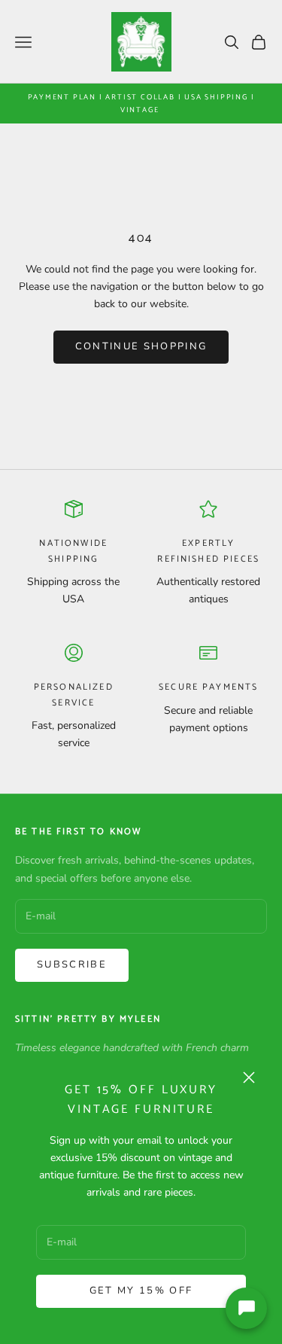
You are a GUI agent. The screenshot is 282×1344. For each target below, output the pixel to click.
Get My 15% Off (141, 1290)
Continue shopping (141, 346)
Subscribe (72, 964)
